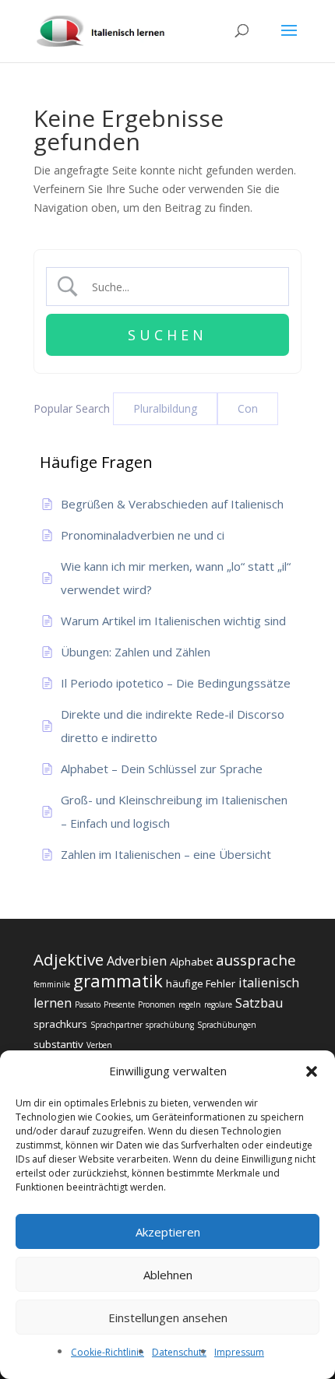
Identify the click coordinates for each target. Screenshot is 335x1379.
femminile (52, 984)
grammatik (118, 980)
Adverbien (137, 960)
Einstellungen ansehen (167, 1317)
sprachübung (170, 1024)
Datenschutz (179, 1352)
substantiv (58, 1044)
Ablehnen (167, 1274)
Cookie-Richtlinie (107, 1352)
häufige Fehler (200, 983)
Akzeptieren (168, 1232)
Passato (87, 1004)
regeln (189, 1004)
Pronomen (156, 1004)
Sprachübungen (226, 1024)
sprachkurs (60, 1024)
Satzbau (259, 1002)
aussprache (256, 959)
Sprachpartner (116, 1024)
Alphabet (191, 962)
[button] (311, 1071)
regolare (218, 1004)
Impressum (239, 1352)
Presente (119, 1004)
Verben (99, 1045)
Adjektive (69, 959)
